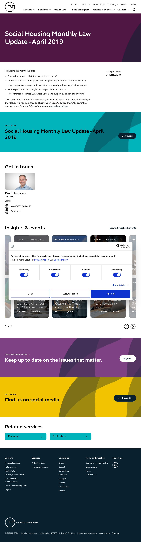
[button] (29, 10)
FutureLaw (60, 10)
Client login (113, 5)
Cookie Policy (61, 260)
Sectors (27, 10)
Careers (121, 10)
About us (74, 5)
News (123, 5)
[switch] (55, 275)
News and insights (95, 458)
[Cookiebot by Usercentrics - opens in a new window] (118, 246)
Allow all (111, 293)
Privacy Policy (41, 260)
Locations (86, 5)
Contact (132, 5)
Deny (30, 293)
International (99, 5)
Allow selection (70, 293)
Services (43, 10)
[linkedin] (115, 465)
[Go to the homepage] (21, 522)
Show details (118, 285)
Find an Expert (80, 10)
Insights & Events (102, 10)
